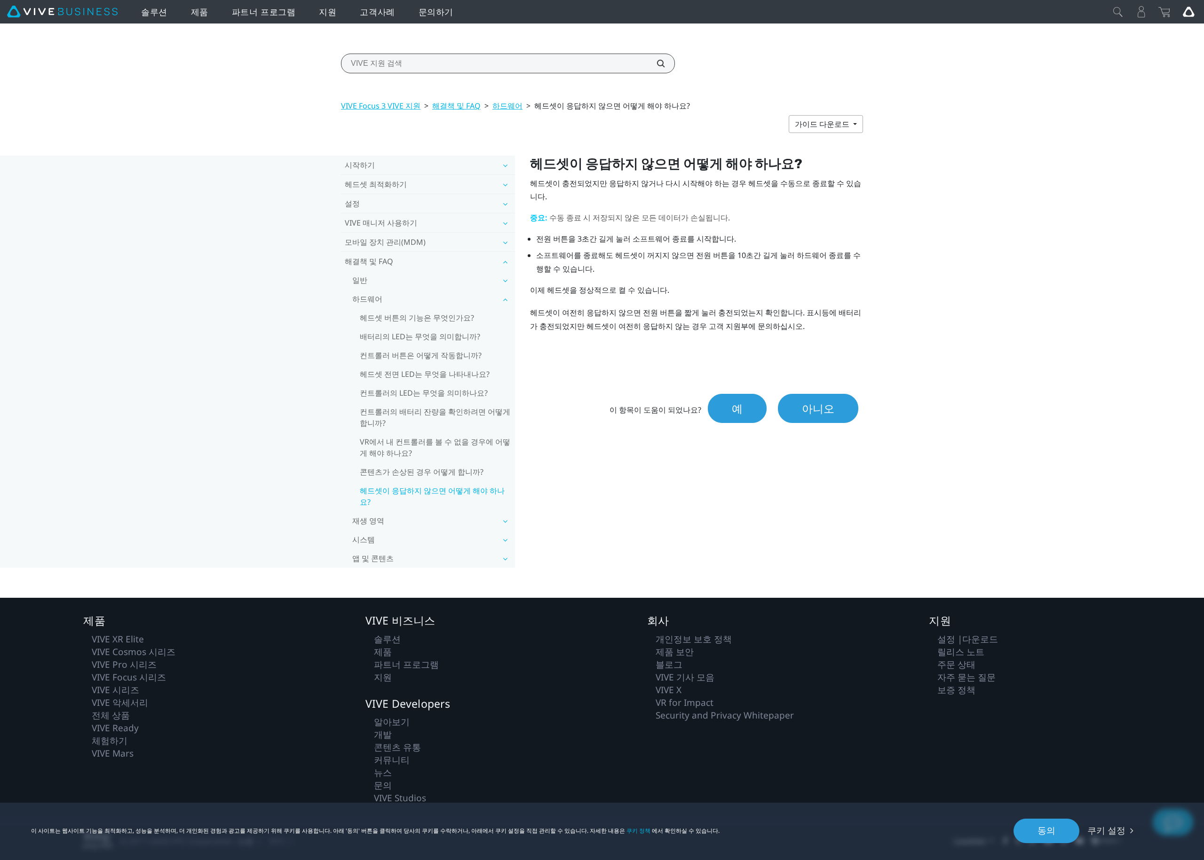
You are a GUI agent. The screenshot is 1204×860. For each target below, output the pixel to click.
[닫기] (1118, 11)
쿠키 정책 (638, 831)
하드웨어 (507, 106)
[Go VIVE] (1188, 11)
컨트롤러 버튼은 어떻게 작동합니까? (421, 355)
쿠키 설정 (1106, 830)
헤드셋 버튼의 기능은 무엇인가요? (417, 318)
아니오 (818, 408)
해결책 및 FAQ (456, 106)
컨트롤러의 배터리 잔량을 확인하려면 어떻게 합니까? (435, 417)
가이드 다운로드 (823, 124)
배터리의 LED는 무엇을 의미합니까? (420, 336)
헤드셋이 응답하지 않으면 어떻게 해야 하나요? (432, 496)
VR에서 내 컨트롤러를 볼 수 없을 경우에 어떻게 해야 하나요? (435, 447)
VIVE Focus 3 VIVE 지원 (380, 106)
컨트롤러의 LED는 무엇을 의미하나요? (424, 393)
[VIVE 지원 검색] (655, 63)
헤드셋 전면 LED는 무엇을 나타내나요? (425, 374)
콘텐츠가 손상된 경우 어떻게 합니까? (421, 472)
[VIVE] (62, 12)
